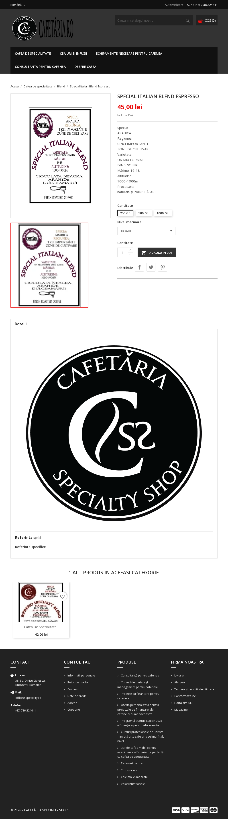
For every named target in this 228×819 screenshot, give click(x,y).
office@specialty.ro (28, 698)
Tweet (151, 267)
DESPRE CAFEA (85, 66)
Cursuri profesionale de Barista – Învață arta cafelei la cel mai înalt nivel (140, 736)
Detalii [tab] (21, 323)
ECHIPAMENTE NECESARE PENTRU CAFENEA (129, 53)
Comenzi (73, 689)
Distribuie (139, 267)
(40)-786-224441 (25, 710)
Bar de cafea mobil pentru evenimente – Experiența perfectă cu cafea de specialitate (140, 752)
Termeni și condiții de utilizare (194, 689)
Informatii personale (81, 675)
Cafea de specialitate (33, 53)
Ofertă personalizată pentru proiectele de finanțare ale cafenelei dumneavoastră (138, 709)
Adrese (72, 703)
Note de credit (76, 696)
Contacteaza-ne (185, 696)
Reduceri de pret (131, 763)
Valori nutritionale (132, 784)
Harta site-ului (183, 703)
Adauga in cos (157, 253)
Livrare (179, 675)
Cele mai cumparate (134, 777)
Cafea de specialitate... (41, 627)
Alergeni (179, 682)
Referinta (24, 537)
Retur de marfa (77, 682)
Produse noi (128, 770)
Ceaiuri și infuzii (73, 53)
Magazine (181, 709)
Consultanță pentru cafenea (40, 66)
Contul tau (77, 662)
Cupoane (73, 709)
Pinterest (162, 267)
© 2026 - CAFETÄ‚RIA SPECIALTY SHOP (39, 810)
